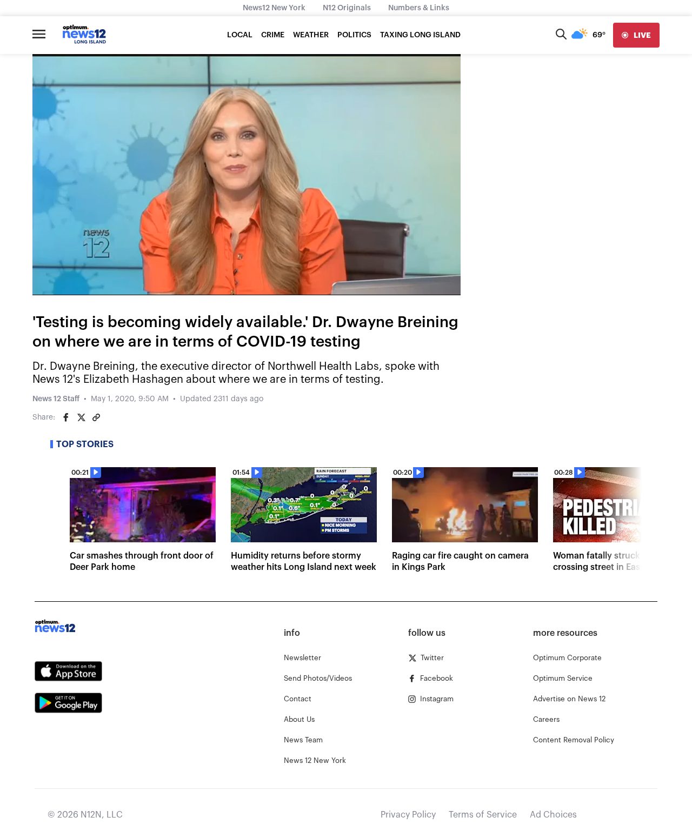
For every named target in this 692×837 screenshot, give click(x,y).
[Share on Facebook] (66, 417)
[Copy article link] (96, 417)
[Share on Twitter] (81, 417)
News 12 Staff (55, 399)
